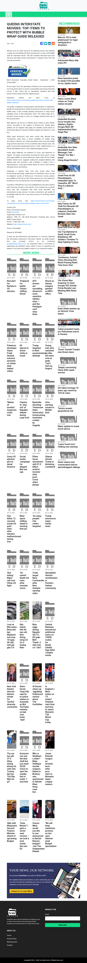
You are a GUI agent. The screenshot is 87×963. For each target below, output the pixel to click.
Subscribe (63, 925)
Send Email (15, 212)
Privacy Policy (11, 939)
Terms (9, 935)
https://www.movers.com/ (22, 224)
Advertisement (12, 942)
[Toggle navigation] (8, 14)
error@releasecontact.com (16, 244)
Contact (10, 945)
